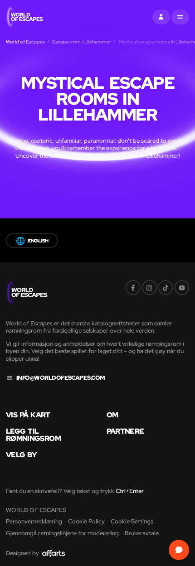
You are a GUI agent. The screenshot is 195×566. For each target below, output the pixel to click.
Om (112, 414)
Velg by (21, 454)
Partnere (125, 431)
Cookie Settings (132, 521)
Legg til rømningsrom (33, 434)
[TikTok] (165, 287)
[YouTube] (182, 287)
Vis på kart (28, 414)
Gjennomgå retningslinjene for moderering (62, 533)
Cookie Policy (86, 521)
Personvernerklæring (34, 521)
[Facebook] (133, 287)
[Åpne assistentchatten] (179, 550)
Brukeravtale (142, 533)
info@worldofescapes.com (60, 378)
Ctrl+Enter (129, 491)
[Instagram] (149, 287)
